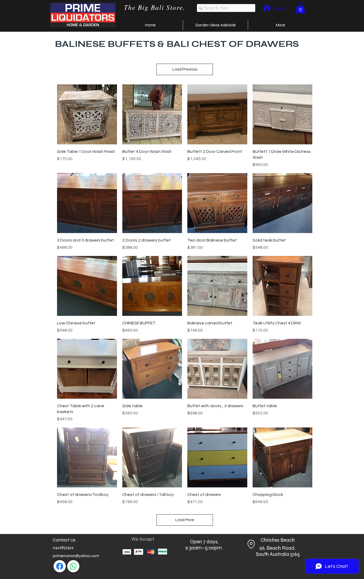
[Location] (251, 544)
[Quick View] (87, 114)
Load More (184, 520)
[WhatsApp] (73, 566)
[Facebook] (60, 566)
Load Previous (184, 69)
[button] (300, 7)
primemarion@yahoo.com (76, 555)
